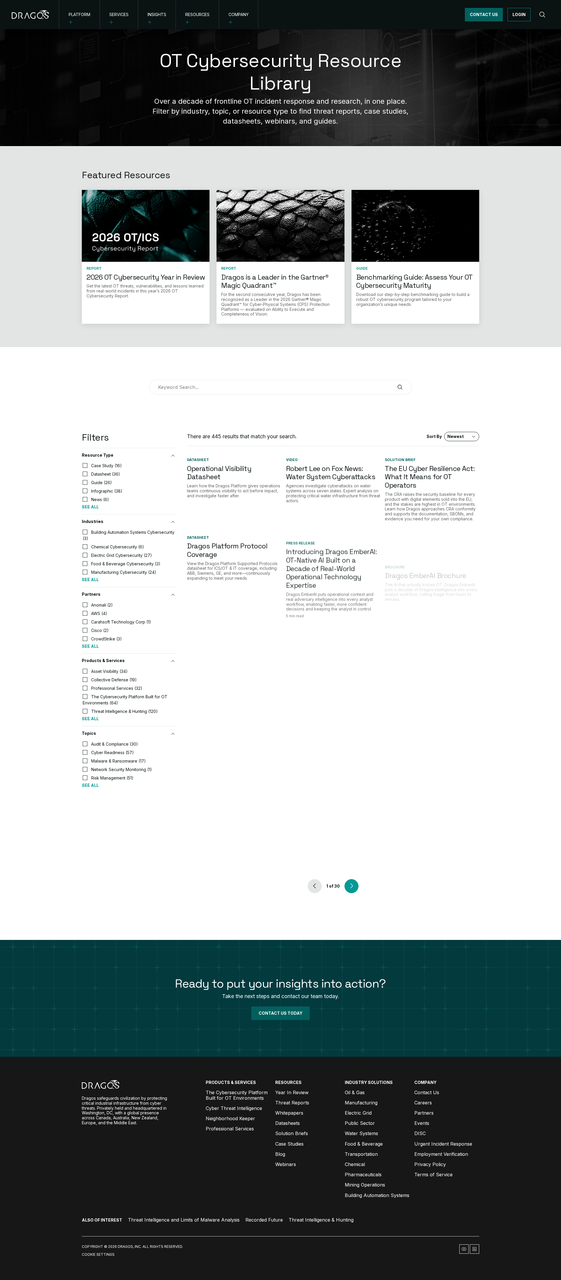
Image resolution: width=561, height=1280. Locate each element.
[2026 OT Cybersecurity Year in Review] (145, 226)
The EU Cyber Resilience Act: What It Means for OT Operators (430, 477)
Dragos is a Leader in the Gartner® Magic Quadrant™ (274, 281)
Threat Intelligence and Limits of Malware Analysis (184, 1220)
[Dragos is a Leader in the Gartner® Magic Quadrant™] (280, 226)
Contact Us (484, 14)
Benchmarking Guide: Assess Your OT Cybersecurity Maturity (414, 281)
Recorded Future (264, 1220)
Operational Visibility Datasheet (219, 472)
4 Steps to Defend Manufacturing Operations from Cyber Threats (328, 855)
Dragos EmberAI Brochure (425, 545)
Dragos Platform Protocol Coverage (227, 550)
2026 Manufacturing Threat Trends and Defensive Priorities (429, 860)
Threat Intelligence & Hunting (321, 1220)
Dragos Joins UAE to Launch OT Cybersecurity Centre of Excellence (430, 750)
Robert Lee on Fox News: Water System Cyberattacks (330, 472)
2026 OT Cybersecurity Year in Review (145, 277)
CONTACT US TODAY (280, 1013)
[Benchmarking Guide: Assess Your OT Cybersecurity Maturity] (415, 226)
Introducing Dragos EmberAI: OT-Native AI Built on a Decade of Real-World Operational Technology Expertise (331, 562)
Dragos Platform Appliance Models (229, 746)
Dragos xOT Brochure (418, 634)
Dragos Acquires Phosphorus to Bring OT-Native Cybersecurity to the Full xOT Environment (332, 754)
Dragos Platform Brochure (228, 828)
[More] (71, 22)
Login (519, 14)
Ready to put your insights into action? (280, 983)
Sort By (445, 436)
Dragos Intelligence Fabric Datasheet (228, 639)
